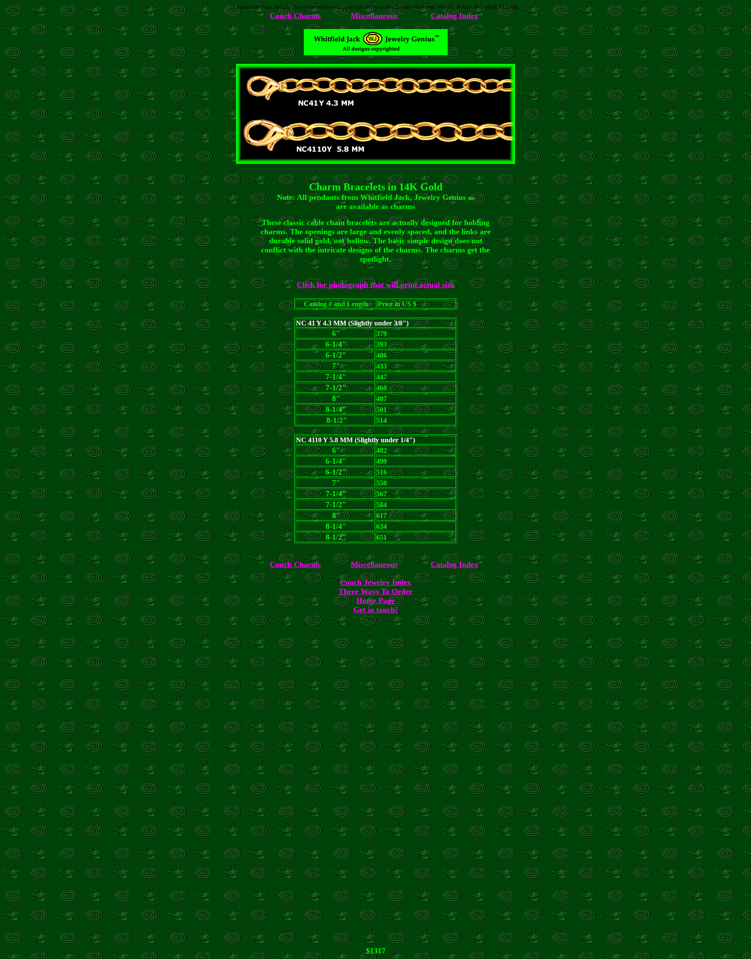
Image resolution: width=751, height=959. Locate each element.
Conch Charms (295, 15)
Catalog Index (454, 15)
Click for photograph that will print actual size (375, 284)
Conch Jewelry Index (375, 582)
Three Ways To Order (375, 591)
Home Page (375, 600)
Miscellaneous (374, 15)
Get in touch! (375, 609)
